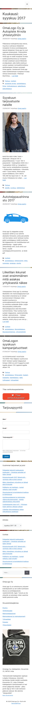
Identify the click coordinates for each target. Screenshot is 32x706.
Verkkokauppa (7, 611)
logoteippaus (14, 377)
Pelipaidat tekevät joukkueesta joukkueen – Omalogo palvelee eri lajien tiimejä (14, 472)
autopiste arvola (10, 83)
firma (4, 86)
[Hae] (27, 573)
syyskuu (13, 188)
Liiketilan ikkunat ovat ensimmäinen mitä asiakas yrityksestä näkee (15, 277)
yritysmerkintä (21, 332)
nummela (6, 263)
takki (21, 377)
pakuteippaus (7, 89)
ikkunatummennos (9, 332)
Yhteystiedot (7, 625)
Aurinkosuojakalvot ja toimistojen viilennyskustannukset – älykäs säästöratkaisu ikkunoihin (14, 499)
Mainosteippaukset (9, 613)
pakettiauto (22, 86)
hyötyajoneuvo (12, 86)
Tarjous (7, 81)
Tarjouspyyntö (8, 437)
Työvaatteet (7, 619)
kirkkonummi (19, 261)
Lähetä (6, 456)
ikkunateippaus (20, 329)
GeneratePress (16, 703)
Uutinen (13, 81)
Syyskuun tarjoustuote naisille (11, 101)
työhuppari (6, 380)
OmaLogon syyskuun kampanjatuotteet (15, 344)
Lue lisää (15, 76)
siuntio (18, 263)
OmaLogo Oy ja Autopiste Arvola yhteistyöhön (14, 31)
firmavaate (18, 375)
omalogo (13, 263)
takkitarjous (21, 188)
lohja (25, 261)
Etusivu (5, 608)
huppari (25, 375)
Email (5, 428)
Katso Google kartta (8, 695)
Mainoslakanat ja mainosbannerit (14, 616)
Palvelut (5, 622)
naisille (7, 188)
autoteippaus (21, 83)
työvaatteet (15, 380)
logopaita (6, 377)
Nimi (5, 419)
